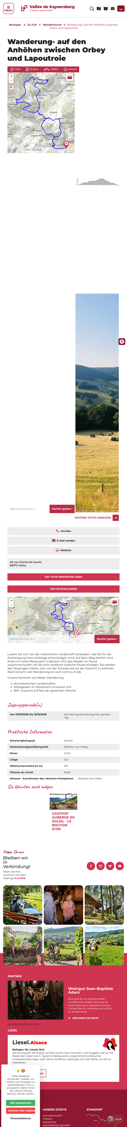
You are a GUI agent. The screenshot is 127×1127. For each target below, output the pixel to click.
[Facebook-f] (91, 866)
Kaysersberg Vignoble (56, 1125)
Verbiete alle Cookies (21, 1110)
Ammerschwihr (52, 1115)
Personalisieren (21, 1118)
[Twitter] (110, 866)
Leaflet (71, 138)
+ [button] (11, 76)
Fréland (47, 1118)
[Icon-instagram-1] (100, 866)
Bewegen (15, 24)
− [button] (11, 81)
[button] (83, 1018)
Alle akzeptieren (20, 1102)
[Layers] (69, 77)
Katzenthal (49, 1122)
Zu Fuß (32, 24)
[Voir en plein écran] (11, 87)
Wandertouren (52, 24)
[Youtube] (120, 866)
